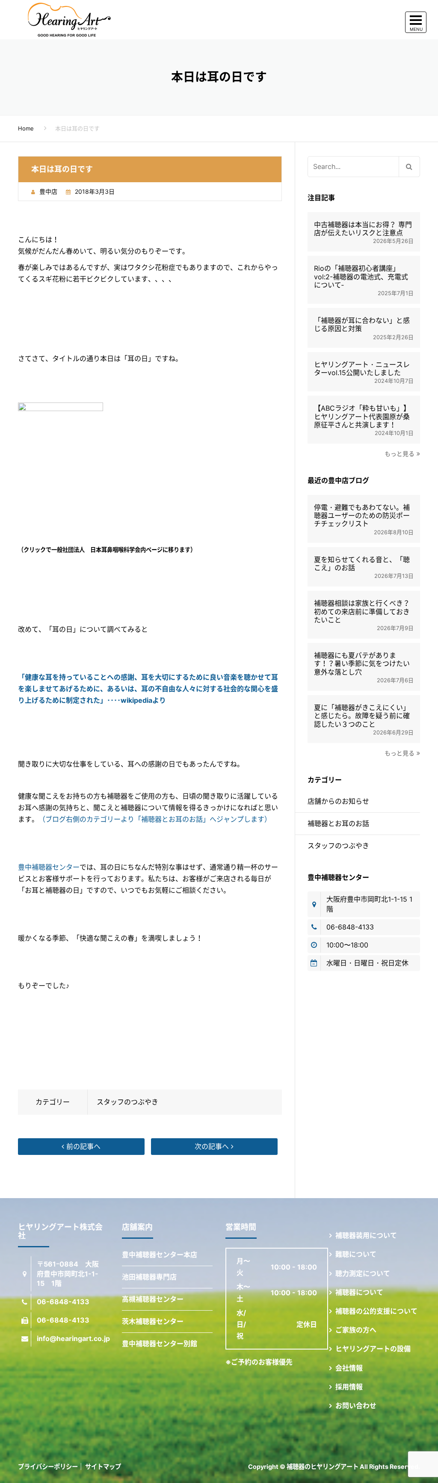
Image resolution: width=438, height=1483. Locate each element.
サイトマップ (103, 1466)
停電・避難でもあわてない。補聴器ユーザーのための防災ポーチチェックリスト (362, 515)
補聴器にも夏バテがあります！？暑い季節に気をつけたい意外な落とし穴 (362, 663)
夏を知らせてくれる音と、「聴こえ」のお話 (362, 564)
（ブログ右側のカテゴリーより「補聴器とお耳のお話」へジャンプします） (154, 819)
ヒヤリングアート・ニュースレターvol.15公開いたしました (362, 369)
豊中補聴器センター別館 (159, 1343)
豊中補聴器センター (49, 867)
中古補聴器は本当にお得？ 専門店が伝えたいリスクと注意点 (363, 229)
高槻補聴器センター (152, 1299)
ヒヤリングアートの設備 (373, 1348)
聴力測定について (362, 1273)
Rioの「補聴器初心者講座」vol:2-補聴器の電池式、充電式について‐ (361, 276)
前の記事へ (82, 1146)
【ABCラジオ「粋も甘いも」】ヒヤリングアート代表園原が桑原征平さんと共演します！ (362, 416)
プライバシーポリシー (48, 1466)
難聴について (355, 1254)
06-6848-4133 (350, 927)
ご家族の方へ (355, 1330)
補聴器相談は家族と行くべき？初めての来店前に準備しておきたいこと (362, 611)
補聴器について (359, 1292)
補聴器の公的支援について (376, 1311)
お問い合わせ (355, 1405)
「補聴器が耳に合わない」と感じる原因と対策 (362, 325)
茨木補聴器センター (152, 1321)
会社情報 (349, 1368)
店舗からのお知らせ (338, 801)
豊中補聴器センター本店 (159, 1254)
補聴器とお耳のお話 (338, 823)
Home (26, 128)
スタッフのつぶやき (127, 1102)
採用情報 (349, 1386)
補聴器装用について (366, 1235)
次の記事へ (213, 1146)
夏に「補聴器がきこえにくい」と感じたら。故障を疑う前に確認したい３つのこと (362, 716)
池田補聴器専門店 (149, 1277)
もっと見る (399, 453)
